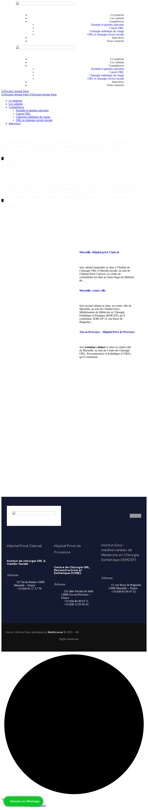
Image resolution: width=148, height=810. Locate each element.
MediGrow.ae (55, 632)
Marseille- (99, 252)
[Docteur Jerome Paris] (15, 91)
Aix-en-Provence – (107, 331)
